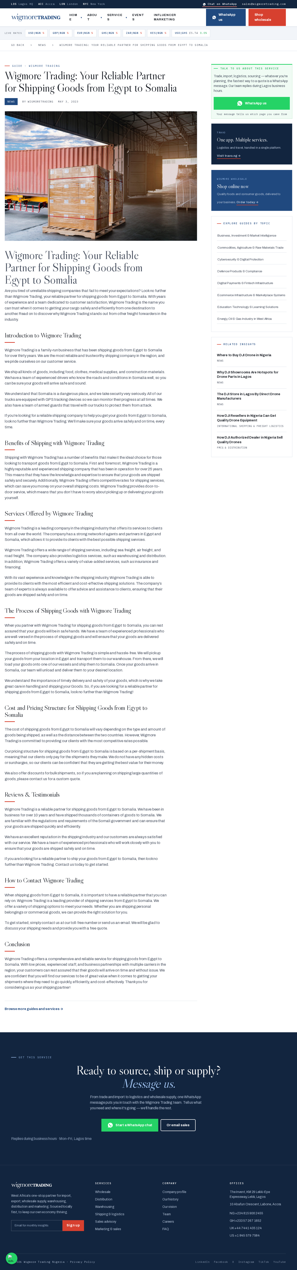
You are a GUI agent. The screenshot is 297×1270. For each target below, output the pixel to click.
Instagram (246, 1262)
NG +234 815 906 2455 (246, 1213)
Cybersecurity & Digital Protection (240, 259)
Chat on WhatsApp (222, 4)
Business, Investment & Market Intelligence (246, 235)
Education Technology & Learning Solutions (247, 307)
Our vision (169, 1207)
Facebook (221, 1262)
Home (73, 17)
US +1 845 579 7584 (245, 1235)
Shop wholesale (263, 17)
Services (114, 17)
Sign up (73, 1225)
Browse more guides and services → (34, 1009)
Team (166, 1214)
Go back (17, 45)
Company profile (174, 1192)
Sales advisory (105, 1221)
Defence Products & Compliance (239, 271)
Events (138, 17)
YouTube (279, 1262)
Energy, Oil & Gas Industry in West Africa (244, 319)
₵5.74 (191, 33)
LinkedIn (202, 1262)
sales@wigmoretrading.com (264, 4)
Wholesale (102, 1192)
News (42, 45)
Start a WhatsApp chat (134, 1125)
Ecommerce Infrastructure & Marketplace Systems (251, 295)
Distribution (103, 1199)
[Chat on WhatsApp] (11, 1258)
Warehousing (104, 1207)
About (92, 17)
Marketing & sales (108, 1229)
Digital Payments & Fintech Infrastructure (245, 283)
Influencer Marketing (165, 17)
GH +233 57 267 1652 (245, 1220)
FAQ (165, 1229)
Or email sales (178, 1125)
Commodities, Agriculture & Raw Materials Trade (250, 247)
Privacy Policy (82, 1262)
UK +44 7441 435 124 (245, 1228)
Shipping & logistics (109, 1214)
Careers (168, 1221)
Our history (170, 1199)
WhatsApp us (227, 17)
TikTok (263, 1262)
